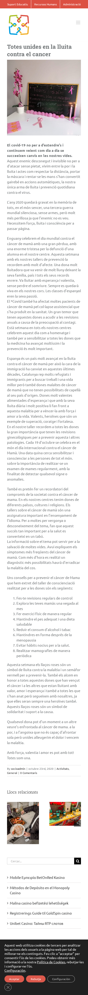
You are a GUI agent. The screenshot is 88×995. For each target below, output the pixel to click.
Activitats (63, 768)
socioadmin (18, 768)
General (12, 773)
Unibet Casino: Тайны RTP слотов (36, 923)
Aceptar (14, 979)
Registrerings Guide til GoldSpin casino (41, 913)
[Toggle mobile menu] (78, 22)
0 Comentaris (28, 773)
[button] (10, 823)
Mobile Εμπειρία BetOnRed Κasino (37, 877)
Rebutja (36, 979)
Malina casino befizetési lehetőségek (39, 903)
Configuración (14, 970)
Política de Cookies (51, 962)
